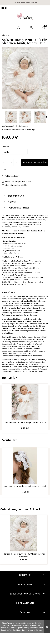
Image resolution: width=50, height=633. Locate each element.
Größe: (5, 146)
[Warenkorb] (43, 28)
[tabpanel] (25, 293)
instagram (6, 8)
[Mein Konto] (31, 28)
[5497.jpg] (11, 117)
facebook (3, 8)
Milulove (5, 35)
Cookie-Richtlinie (17, 625)
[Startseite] (25, 16)
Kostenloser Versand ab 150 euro (25, 2)
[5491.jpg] (40, 117)
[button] (6, 28)
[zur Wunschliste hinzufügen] (5, 169)
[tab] (25, 196)
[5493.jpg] (25, 117)
